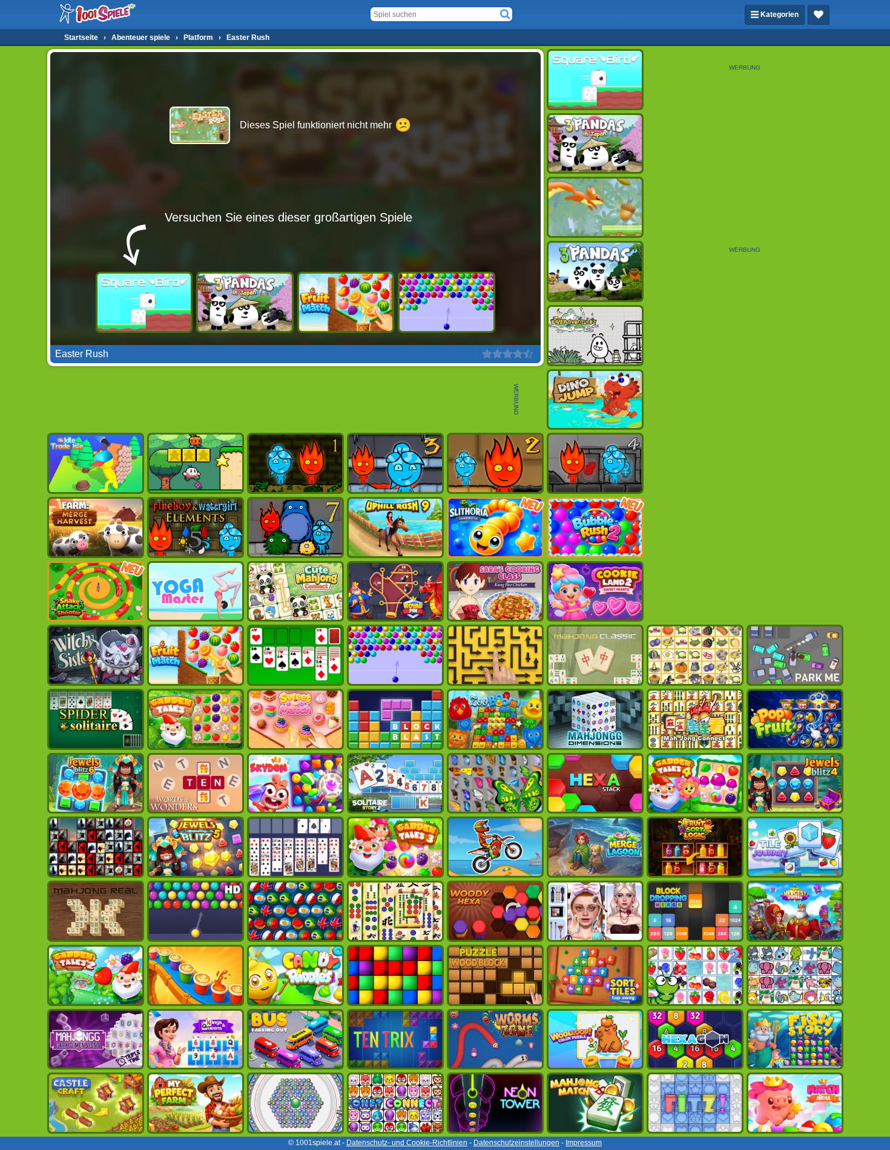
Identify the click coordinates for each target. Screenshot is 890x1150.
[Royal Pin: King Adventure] (395, 591)
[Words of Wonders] (195, 783)
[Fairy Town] (295, 1103)
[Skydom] (295, 783)
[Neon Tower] (495, 1103)
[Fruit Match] (346, 302)
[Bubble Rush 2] (595, 527)
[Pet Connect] (795, 975)
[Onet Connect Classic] (395, 1103)
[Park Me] (795, 655)
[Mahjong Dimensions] (595, 719)
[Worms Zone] (495, 1039)
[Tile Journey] (795, 847)
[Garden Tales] (195, 719)
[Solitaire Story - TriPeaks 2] (395, 783)
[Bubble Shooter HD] (195, 911)
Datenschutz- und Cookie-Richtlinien (406, 1142)
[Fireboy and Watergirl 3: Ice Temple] (395, 463)
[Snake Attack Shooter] (95, 591)
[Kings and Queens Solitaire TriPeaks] (195, 1039)
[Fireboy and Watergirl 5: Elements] (195, 527)
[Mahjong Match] (595, 1103)
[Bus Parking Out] (295, 1039)
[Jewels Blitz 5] (195, 847)
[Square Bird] (144, 302)
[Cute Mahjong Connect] (295, 591)
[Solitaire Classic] (295, 655)
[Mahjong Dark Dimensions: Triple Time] (95, 1039)
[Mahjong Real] (95, 911)
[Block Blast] (395, 719)
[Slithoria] (495, 527)
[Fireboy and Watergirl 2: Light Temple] (495, 463)
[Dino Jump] (595, 399)
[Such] (505, 14)
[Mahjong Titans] (395, 911)
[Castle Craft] (95, 1103)
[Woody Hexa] (495, 911)
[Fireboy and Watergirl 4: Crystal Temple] (595, 463)
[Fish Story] (795, 1039)
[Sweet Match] (295, 719)
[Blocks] (395, 975)
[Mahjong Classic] (595, 655)
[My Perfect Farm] (195, 1103)
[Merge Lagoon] (595, 847)
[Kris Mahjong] (695, 655)
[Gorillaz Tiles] (95, 847)
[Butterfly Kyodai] (495, 783)
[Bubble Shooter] (446, 302)
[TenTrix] (395, 1039)
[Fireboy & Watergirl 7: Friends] (295, 527)
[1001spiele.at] (98, 14)
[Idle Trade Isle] (95, 463)
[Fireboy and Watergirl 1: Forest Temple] (295, 463)
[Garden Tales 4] (695, 783)
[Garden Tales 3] (395, 847)
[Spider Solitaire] (95, 719)
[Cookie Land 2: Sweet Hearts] (595, 591)
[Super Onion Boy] (195, 463)
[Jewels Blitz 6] (95, 783)
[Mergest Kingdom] (795, 911)
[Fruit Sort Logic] (695, 847)
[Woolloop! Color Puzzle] (595, 1039)
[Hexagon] (695, 1039)
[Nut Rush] (595, 207)
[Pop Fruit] (795, 719)
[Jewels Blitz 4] (795, 783)
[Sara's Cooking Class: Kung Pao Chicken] (495, 591)
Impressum (583, 1142)
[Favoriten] (818, 15)
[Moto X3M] (495, 847)
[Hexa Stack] (595, 783)
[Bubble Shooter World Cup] (295, 911)
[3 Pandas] (595, 271)
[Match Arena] (795, 1103)
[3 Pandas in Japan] (245, 302)
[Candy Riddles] (295, 975)
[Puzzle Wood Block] (495, 975)
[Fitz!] (695, 1103)
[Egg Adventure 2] (595, 335)
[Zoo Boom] (495, 719)
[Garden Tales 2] (95, 975)
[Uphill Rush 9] (395, 527)
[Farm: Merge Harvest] (95, 527)
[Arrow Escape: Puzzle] (495, 655)
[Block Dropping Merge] (695, 911)
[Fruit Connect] (695, 975)
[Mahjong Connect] (695, 719)
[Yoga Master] (195, 591)
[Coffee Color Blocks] (195, 975)
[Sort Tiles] (595, 975)
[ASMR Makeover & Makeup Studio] (595, 911)
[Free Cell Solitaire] (295, 847)
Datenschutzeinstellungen (516, 1142)
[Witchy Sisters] (95, 655)
